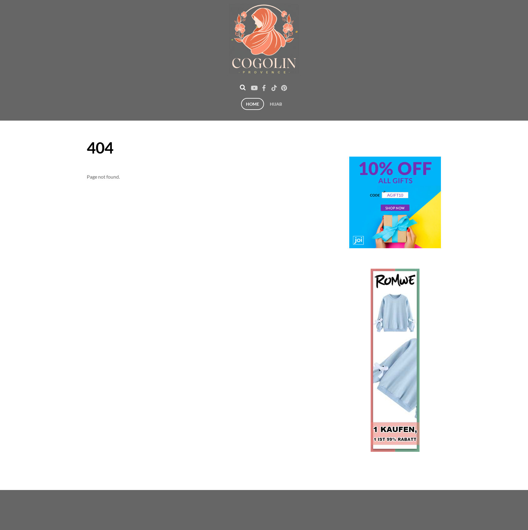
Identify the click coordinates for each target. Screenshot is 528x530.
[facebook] (264, 86)
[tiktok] (274, 86)
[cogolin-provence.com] (264, 70)
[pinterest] (284, 86)
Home (252, 104)
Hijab (276, 104)
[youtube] (254, 86)
